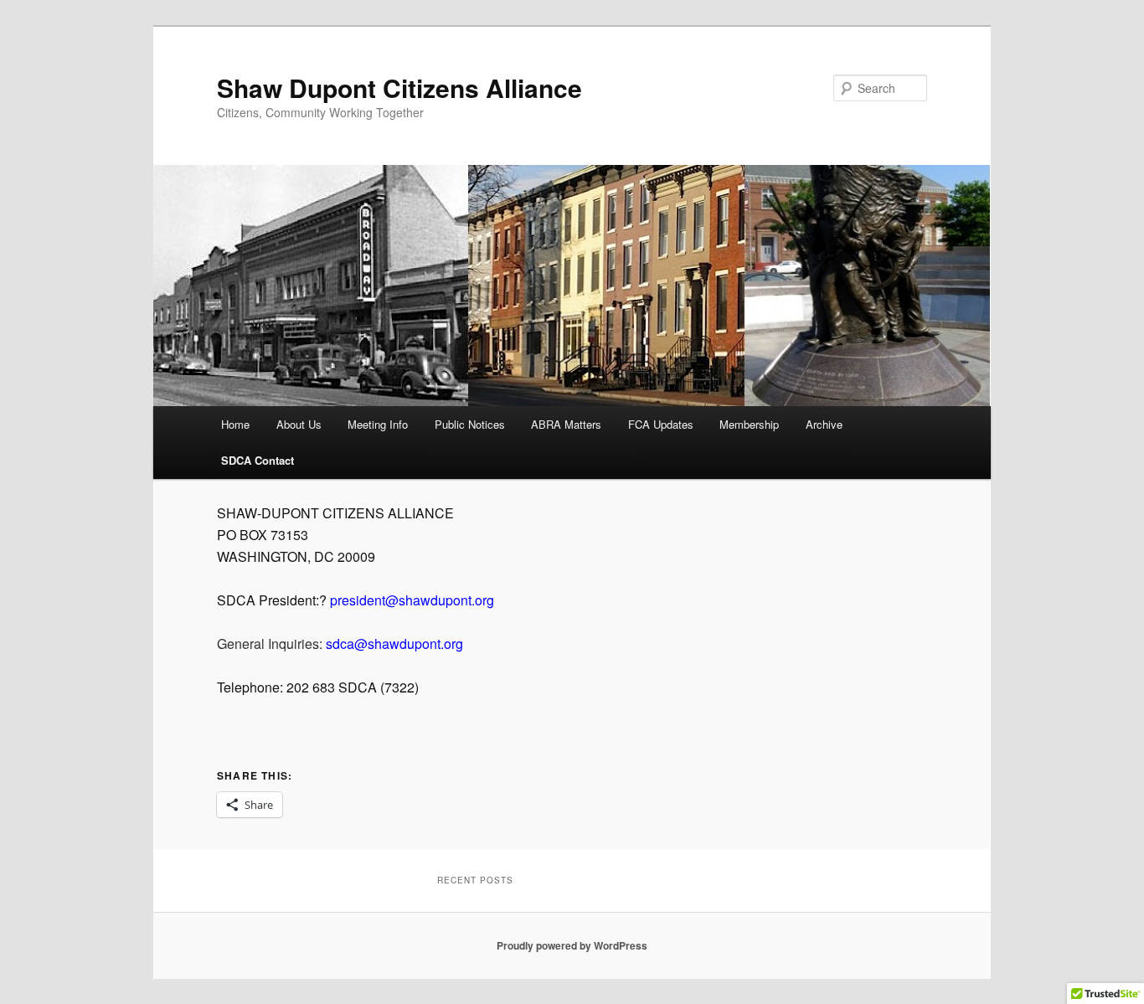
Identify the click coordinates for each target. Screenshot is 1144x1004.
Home (235, 424)
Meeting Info (378, 424)
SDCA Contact (257, 460)
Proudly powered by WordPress (572, 945)
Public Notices (470, 424)
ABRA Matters (566, 424)
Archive (824, 424)
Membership (749, 424)
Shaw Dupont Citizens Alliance (399, 88)
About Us (299, 424)
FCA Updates (660, 424)
